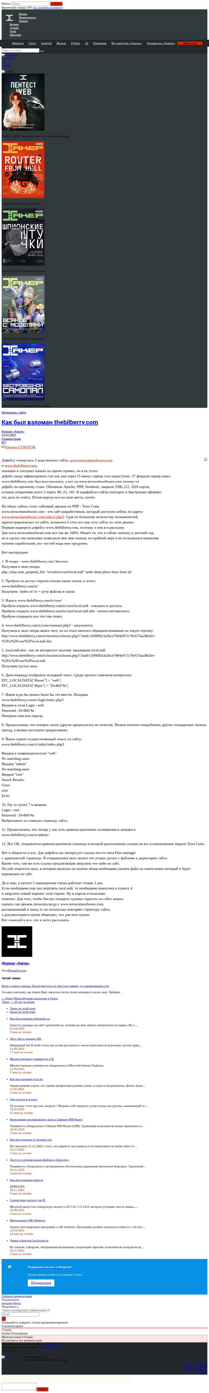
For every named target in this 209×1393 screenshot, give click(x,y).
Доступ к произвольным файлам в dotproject (39, 1159)
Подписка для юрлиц (195, 1366)
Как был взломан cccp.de (26, 1079)
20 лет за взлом (18, 1002)
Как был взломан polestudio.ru (30, 1018)
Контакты (201, 1372)
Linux (32, 43)
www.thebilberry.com (21, 465)
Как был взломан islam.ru (26, 1180)
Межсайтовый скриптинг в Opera (30, 998)
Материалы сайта (14, 413)
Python (75, 43)
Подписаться (41, 1283)
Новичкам (100, 43)
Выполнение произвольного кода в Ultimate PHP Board (46, 1119)
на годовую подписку (48, 7)
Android (46, 43)
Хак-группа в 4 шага (23, 1099)
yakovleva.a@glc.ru (50, 1347)
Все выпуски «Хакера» (126, 43)
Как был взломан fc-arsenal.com (31, 1139)
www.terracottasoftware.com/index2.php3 (33, 517)
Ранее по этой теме (22, 1012)
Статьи (21, 970)
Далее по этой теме (23, 1008)
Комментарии (11, 439)
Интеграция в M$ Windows (28, 1220)
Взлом (12, 970)
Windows (18, 43)
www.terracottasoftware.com (91, 460)
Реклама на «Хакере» (161, 43)
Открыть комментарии (17, 1296)
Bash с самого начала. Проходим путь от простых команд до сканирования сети (55, 986)
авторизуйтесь (11, 1303)
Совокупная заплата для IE (28, 1200)
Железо (61, 43)
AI (86, 43)
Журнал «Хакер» (13, 431)
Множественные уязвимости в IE (32, 1059)
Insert (42, 1389)
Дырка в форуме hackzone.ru (29, 1240)
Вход (204, 5)
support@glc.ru (53, 1344)
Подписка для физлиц (195, 1363)
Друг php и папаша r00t (25, 1038)
